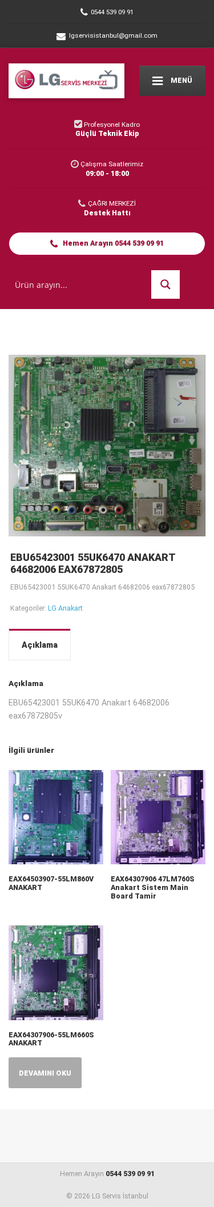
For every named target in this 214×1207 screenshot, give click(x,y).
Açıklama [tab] (40, 644)
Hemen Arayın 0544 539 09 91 (112, 243)
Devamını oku (45, 1073)
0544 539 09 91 (130, 1173)
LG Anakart (65, 608)
